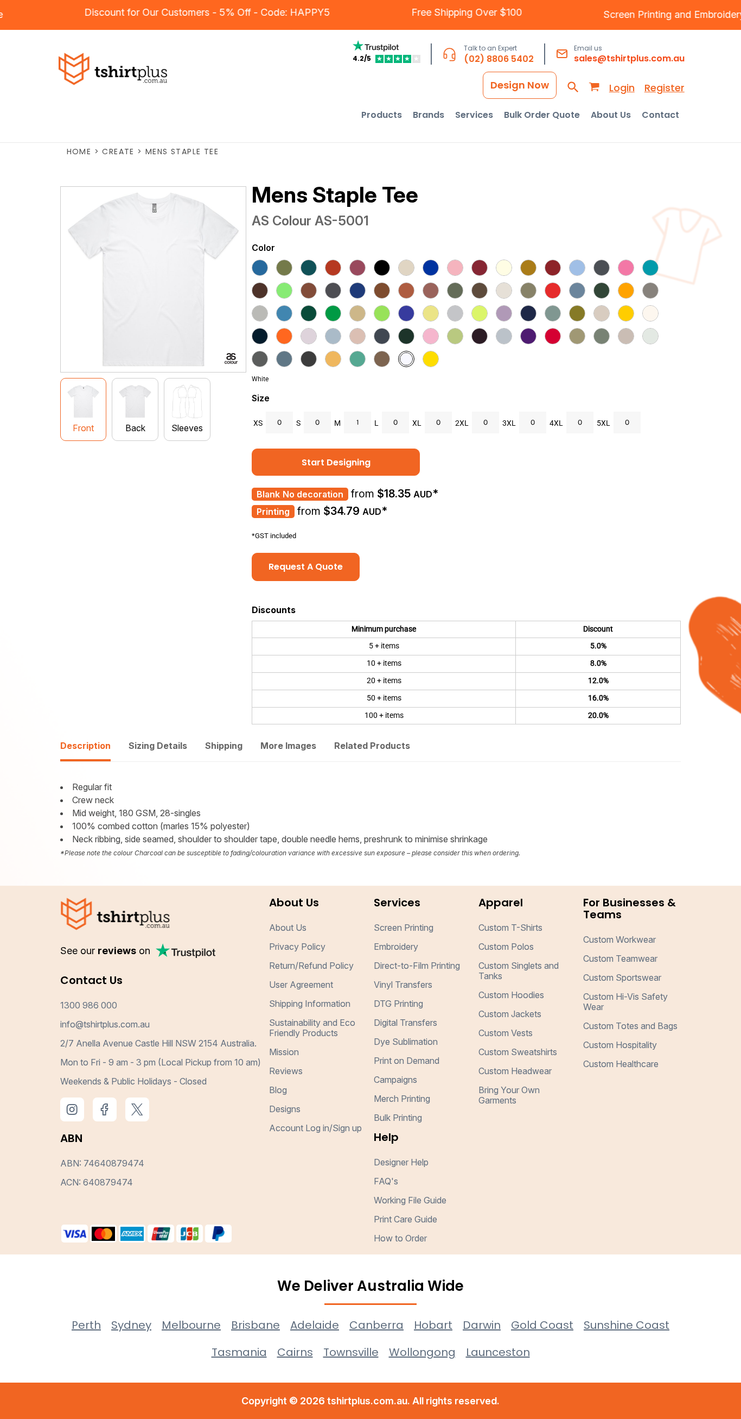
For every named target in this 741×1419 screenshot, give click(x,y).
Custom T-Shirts (510, 927)
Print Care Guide (405, 1219)
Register (664, 87)
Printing (273, 511)
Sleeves (187, 427)
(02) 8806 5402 (499, 59)
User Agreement (301, 984)
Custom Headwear (515, 1070)
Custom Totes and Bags (630, 1025)
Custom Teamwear (620, 958)
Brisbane (255, 1325)
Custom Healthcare (621, 1063)
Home (79, 151)
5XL (603, 423)
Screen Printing (655, 14)
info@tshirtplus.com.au (105, 1024)
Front (83, 427)
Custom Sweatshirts (517, 1051)
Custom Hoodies (511, 994)
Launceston (498, 1352)
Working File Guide (410, 1200)
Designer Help (401, 1162)
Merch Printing (402, 1098)
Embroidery (396, 946)
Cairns (295, 1352)
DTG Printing (398, 1003)
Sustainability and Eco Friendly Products (312, 1027)
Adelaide (314, 1325)
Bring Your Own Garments (509, 1095)
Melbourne (191, 1325)
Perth (86, 1325)
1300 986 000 (88, 1005)
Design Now (519, 85)
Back (135, 427)
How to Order (400, 1238)
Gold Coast (542, 1325)
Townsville (351, 1352)
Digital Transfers (405, 1022)
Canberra (376, 1325)
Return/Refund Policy (311, 965)
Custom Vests (505, 1032)
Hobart (433, 1325)
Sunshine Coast (626, 1325)
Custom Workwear (619, 939)
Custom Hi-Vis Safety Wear (625, 1001)
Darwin (482, 1325)
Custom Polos (506, 946)
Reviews (286, 1070)
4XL (556, 423)
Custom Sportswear (622, 977)
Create (118, 151)
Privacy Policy (297, 946)
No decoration (313, 494)
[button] (381, 115)
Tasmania (239, 1352)
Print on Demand (406, 1060)
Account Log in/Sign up (315, 1127)
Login (622, 87)
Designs (285, 1108)
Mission (284, 1051)
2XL (462, 423)
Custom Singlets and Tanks (518, 970)
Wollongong (422, 1352)
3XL (509, 423)
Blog (278, 1089)
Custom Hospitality (620, 1044)
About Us (287, 927)
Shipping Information (309, 1003)
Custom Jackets (509, 1013)
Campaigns (395, 1079)
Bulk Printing (398, 1117)
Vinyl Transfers (403, 984)
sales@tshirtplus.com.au (629, 58)
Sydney (131, 1325)
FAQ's (386, 1181)
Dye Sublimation (406, 1041)
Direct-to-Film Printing (417, 965)
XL (416, 423)
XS (258, 423)
